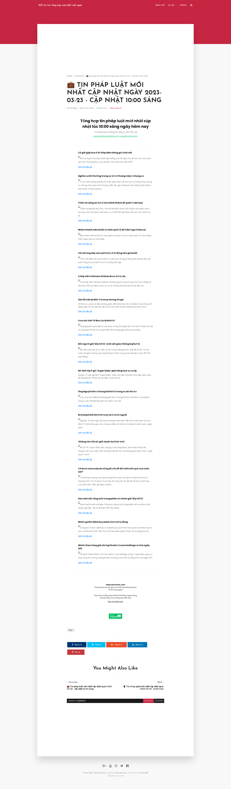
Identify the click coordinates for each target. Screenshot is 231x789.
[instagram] (116, 766)
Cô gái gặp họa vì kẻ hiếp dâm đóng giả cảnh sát (105, 152)
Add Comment (116, 108)
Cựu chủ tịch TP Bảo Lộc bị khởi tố (96, 320)
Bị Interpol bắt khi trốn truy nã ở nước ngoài (102, 414)
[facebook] (127, 766)
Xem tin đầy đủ (85, 167)
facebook (148, 701)
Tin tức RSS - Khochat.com (94, 773)
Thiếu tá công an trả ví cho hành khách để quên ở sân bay (110, 202)
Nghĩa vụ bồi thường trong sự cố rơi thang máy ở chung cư (111, 176)
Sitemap (183, 5)
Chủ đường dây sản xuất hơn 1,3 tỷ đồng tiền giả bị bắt (107, 253)
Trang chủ (160, 5)
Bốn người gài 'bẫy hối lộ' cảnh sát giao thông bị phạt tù (109, 343)
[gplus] (104, 766)
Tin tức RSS (143, 773)
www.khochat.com (129, 136)
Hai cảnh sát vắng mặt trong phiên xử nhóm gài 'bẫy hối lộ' (110, 498)
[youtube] (110, 766)
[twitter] (121, 766)
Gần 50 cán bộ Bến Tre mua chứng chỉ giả (101, 299)
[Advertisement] (115, 56)
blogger (159, 701)
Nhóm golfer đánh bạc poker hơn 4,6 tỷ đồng (103, 521)
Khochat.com (121, 773)
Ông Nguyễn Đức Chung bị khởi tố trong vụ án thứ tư (107, 391)
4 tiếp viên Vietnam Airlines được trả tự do (102, 276)
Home (69, 76)
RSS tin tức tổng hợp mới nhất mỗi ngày (60, 5)
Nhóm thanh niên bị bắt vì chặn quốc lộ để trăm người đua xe (112, 229)
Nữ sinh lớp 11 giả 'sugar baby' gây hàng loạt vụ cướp (107, 370)
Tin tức (171, 5)
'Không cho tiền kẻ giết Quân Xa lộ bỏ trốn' (101, 441)
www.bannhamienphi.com (105, 136)
